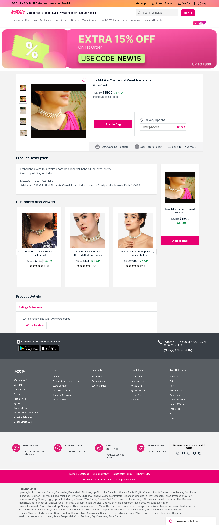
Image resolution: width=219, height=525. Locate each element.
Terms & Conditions (79, 474)
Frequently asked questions (67, 381)
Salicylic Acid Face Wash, (128, 512)
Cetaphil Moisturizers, (112, 509)
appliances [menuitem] (46, 19)
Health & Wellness (179, 404)
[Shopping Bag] (204, 12)
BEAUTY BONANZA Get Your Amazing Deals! (41, 3)
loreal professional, (176, 495)
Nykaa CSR (19, 403)
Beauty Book (98, 376)
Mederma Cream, (170, 506)
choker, (53, 502)
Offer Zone (136, 376)
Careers (18, 385)
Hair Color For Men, (80, 516)
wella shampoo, (124, 502)
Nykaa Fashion (68, 12)
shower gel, (104, 499)
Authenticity (19, 389)
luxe (55, 12)
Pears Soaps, (61, 516)
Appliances (175, 395)
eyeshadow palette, (111, 495)
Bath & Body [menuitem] (62, 19)
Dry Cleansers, (100, 516)
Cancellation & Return (63, 390)
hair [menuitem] (35, 19)
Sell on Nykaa (59, 399)
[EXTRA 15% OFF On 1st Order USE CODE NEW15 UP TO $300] (109, 49)
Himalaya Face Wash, (39, 509)
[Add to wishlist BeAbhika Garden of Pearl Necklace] (84, 80)
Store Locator (60, 385)
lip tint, (58, 499)
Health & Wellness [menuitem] (109, 19)
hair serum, (48, 492)
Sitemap (135, 399)
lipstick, (23, 492)
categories (33, 12)
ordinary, (86, 495)
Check (181, 126)
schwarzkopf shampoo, (59, 506)
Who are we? (20, 380)
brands (46, 12)
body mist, (109, 502)
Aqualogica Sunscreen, (100, 512)
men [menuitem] (124, 19)
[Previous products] (19, 252)
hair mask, (47, 495)
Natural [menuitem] (75, 19)
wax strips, (90, 499)
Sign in (188, 12)
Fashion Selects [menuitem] (153, 19)
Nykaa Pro (136, 395)
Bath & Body (176, 390)
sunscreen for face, (123, 499)
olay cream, (39, 499)
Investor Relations (23, 417)
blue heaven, (80, 506)
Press (17, 394)
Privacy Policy (143, 474)
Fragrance (175, 409)
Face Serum (115, 516)
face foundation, (167, 499)
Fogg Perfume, (151, 512)
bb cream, (145, 492)
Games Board (99, 381)
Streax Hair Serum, (157, 509)
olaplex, (97, 502)
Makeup (174, 376)
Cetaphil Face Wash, (148, 506)
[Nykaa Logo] (18, 12)
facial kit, (133, 492)
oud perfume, (66, 502)
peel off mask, (97, 506)
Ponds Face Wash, (135, 509)
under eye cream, (73, 499)
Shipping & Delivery (62, 395)
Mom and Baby (177, 399)
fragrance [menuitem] (135, 19)
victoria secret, (160, 492)
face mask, (74, 492)
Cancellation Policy (122, 474)
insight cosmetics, (146, 499)
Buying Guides (99, 385)
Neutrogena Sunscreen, (39, 516)
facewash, (33, 506)
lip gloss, (98, 492)
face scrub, (129, 506)
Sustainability (20, 408)
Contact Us (58, 376)
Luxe (172, 418)
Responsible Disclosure (26, 412)
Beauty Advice (87, 12)
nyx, (42, 506)
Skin (172, 381)
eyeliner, (35, 495)
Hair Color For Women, (86, 509)
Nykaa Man (136, 385)
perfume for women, (115, 492)
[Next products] (153, 252)
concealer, (61, 492)
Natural (173, 413)
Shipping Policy (101, 474)
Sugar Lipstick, (62, 512)
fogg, (50, 499)
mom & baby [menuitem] (89, 19)
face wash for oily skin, (67, 495)
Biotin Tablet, (78, 512)
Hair (172, 385)
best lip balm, (114, 506)
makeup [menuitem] (18, 19)
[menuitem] (199, 23)
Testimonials (20, 398)
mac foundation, (38, 502)
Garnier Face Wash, (62, 509)
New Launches (138, 381)
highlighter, (34, 492)
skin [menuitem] (27, 19)
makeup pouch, (83, 502)
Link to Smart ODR (23, 422)
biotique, (87, 492)
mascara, (159, 495)
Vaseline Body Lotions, (41, 512)
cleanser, (129, 495)
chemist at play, (144, 495)
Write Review (35, 325)
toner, (96, 495)
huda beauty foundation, (148, 502)
